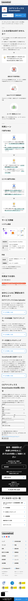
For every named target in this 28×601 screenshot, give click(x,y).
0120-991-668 (15, 490)
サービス (5, 4)
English (16, 575)
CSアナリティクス (11, 4)
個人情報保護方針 (5, 571)
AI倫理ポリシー (4, 573)
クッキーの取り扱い (5, 575)
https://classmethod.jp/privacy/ (10, 436)
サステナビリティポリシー (19, 573)
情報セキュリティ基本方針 (19, 571)
